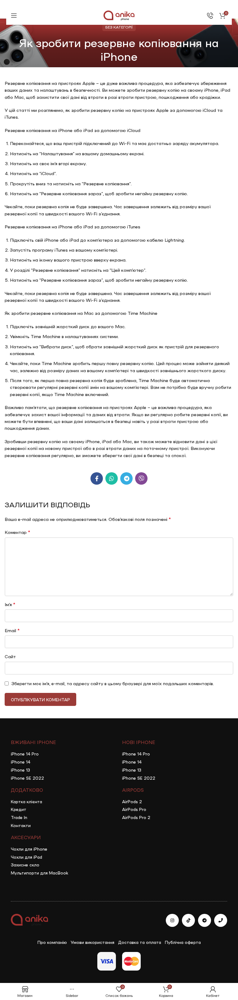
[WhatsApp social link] (111, 478)
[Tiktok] (188, 920)
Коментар (17, 532)
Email (12, 630)
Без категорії (119, 27)
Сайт (10, 656)
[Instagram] (172, 920)
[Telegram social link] (126, 478)
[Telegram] (204, 920)
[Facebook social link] (96, 478)
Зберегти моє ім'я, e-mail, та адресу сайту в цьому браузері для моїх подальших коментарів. (112, 683)
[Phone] (220, 920)
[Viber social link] (141, 478)
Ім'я (10, 604)
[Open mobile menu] (14, 15)
